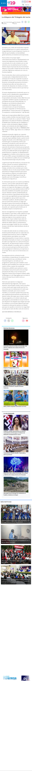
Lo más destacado (9, 413)
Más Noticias (6, 502)
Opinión (5, 13)
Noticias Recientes (9, 328)
